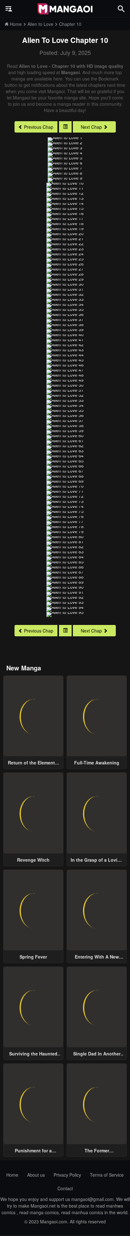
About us (36, 1175)
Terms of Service (107, 1175)
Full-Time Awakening (96, 762)
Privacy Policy (67, 1175)
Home (12, 1175)
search (121, 8)
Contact (65, 1188)
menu (9, 9)
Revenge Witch (33, 860)
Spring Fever (33, 957)
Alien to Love (45, 40)
